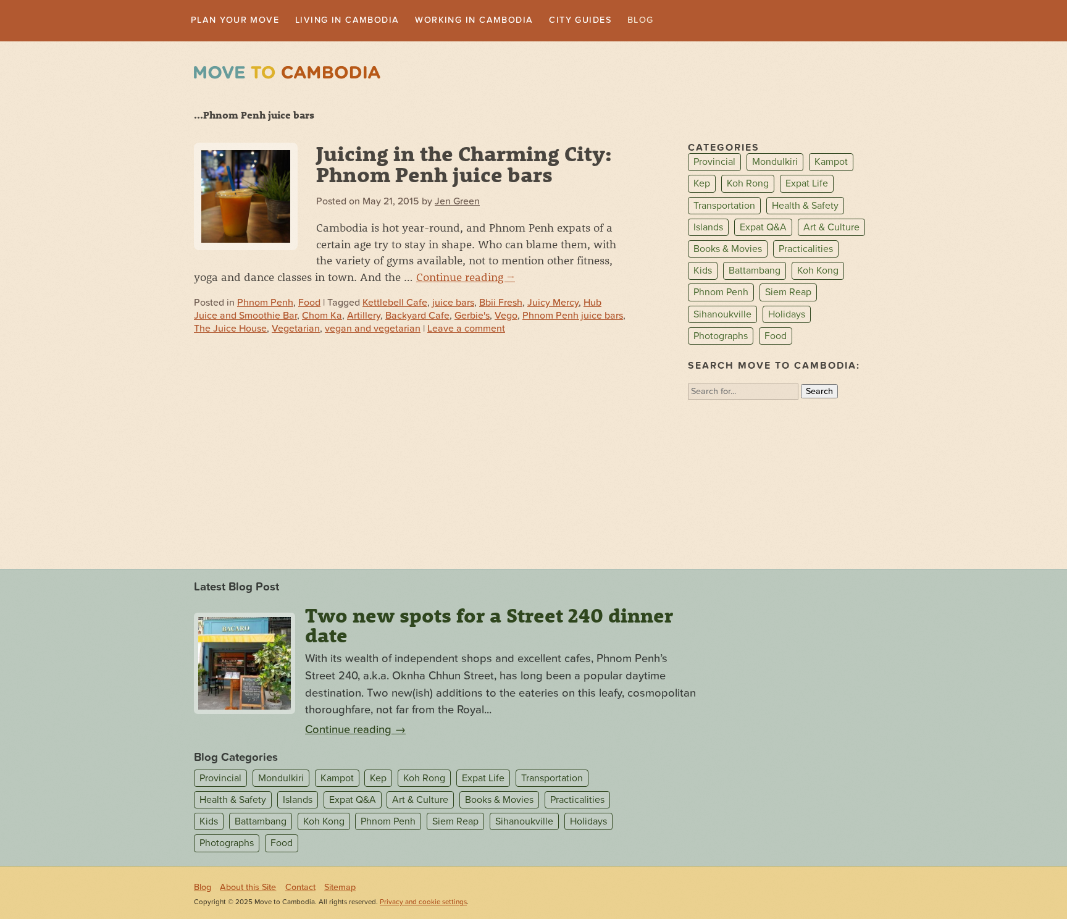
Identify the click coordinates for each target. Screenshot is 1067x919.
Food (309, 304)
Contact (300, 888)
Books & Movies (727, 250)
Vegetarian (296, 330)
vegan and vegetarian (373, 330)
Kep (701, 185)
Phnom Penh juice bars (572, 317)
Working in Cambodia (507, 21)
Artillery (363, 317)
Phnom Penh (265, 304)
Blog (691, 21)
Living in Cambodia (366, 21)
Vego (506, 317)
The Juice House (230, 330)
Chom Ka (322, 317)
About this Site (248, 888)
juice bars (453, 304)
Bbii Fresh (500, 304)
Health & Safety (805, 207)
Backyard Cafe (417, 317)
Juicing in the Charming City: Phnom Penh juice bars (464, 165)
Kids (702, 272)
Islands (708, 228)
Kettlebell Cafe (394, 304)
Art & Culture (831, 228)
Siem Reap (788, 294)
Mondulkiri (775, 163)
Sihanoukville (722, 315)
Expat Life (806, 185)
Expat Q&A (763, 228)
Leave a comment (466, 330)
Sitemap (340, 888)
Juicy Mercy (553, 304)
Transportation (724, 207)
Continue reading (465, 278)
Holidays (786, 315)
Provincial (714, 163)
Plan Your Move (241, 21)
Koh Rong (748, 185)
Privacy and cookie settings (423, 903)
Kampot (831, 163)
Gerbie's (472, 317)
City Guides (625, 21)
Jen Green (457, 202)
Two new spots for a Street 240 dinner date (489, 626)
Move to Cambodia (287, 73)
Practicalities (806, 250)
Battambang (754, 272)
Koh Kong (818, 272)
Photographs (720, 337)
